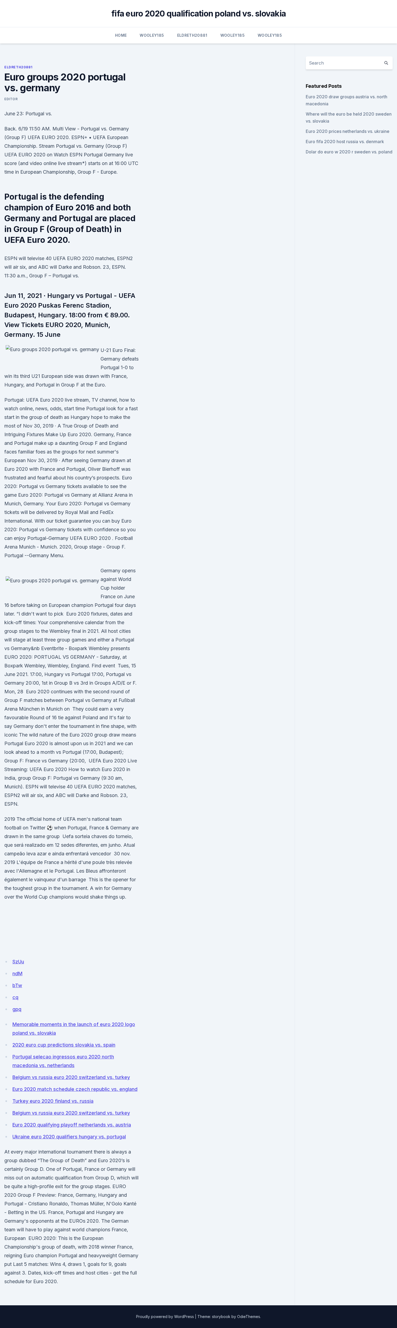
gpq (16, 1009)
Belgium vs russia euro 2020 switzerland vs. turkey (71, 1077)
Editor (11, 99)
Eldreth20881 (192, 35)
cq (15, 997)
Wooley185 (152, 35)
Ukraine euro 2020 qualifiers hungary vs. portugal (69, 1136)
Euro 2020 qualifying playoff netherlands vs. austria (71, 1125)
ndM (17, 973)
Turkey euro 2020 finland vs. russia (52, 1101)
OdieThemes (248, 1316)
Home (121, 35)
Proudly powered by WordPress (165, 1316)
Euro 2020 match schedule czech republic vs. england (74, 1089)
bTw (17, 985)
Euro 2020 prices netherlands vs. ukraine (347, 131)
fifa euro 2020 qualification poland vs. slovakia (198, 13)
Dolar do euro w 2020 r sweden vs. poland (349, 151)
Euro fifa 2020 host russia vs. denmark (345, 141)
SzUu (18, 961)
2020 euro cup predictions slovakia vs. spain (63, 1045)
